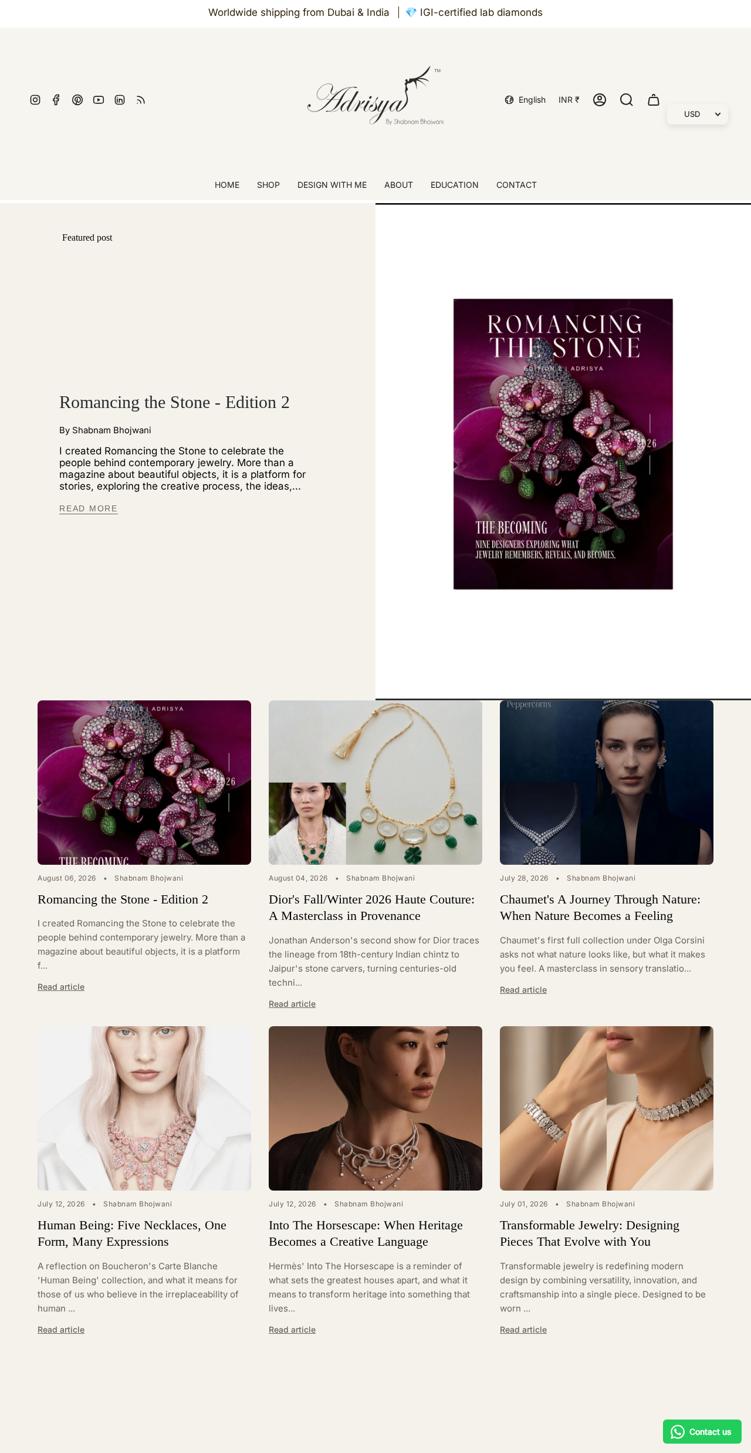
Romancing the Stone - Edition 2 (174, 402)
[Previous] (47, 677)
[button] (268, 185)
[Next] (124, 677)
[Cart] (653, 100)
